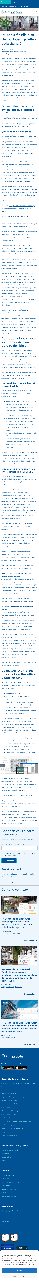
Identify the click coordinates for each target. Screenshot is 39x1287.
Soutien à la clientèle (9, 1189)
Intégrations (5, 1153)
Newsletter (31, 2)
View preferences (19, 1276)
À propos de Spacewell (9, 1175)
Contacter (22, 2)
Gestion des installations (10, 1104)
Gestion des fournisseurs (10, 1114)
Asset (3, 1037)
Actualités (5, 1179)
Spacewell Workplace (20, 812)
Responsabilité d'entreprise (11, 1182)
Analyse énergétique (8, 1125)
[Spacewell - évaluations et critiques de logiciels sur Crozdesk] (7, 1249)
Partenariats (5, 1186)
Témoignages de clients (10, 1211)
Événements (6, 1221)
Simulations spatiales (9, 1100)
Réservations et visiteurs (10, 1090)
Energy (8, 933)
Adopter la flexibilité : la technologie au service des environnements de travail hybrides (18, 208)
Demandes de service (9, 1093)
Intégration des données (10, 1132)
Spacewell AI (6, 1157)
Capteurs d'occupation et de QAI (13, 1097)
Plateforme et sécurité (9, 1150)
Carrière (4, 1193)
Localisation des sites (9, 1196)
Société (5, 1171)
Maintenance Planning (9, 1111)
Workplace (18, 987)
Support (14, 2)
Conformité (5, 1118)
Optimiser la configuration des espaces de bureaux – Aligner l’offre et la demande (16, 526)
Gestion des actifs (7, 1107)
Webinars (4, 1225)
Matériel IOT (5, 1160)
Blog (3, 933)
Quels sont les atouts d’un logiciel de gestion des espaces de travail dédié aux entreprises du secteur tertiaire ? (18, 375)
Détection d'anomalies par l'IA (12, 1128)
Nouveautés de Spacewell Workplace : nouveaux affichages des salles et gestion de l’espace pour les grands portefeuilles (19, 975)
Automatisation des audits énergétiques (16, 1121)
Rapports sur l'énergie (9, 1135)
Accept (19, 1270)
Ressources (16, 933)
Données (4, 1218)
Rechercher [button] (6, 2)
